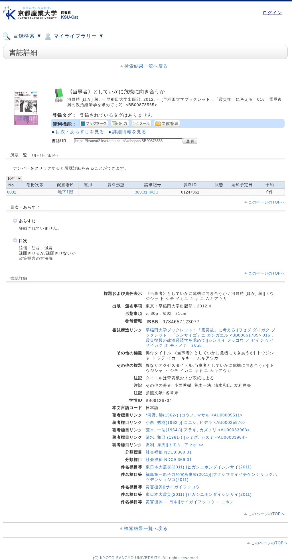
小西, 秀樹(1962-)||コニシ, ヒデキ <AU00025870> (196, 422)
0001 (11, 192)
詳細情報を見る (129, 131)
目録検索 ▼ (26, 36)
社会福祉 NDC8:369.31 (169, 452)
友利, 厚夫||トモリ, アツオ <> (175, 444)
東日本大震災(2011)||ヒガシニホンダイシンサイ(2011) (199, 467)
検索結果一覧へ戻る (146, 66)
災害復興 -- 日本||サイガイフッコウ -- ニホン (190, 501)
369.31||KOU (146, 192)
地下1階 (65, 192)
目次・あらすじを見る (80, 131)
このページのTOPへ (266, 202)
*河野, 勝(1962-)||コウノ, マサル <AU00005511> (194, 415)
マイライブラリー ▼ (78, 36)
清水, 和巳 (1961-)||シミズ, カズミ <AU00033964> (196, 437)
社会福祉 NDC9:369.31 (169, 459)
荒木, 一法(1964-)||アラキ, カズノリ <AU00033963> (198, 430)
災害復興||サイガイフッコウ (173, 487)
